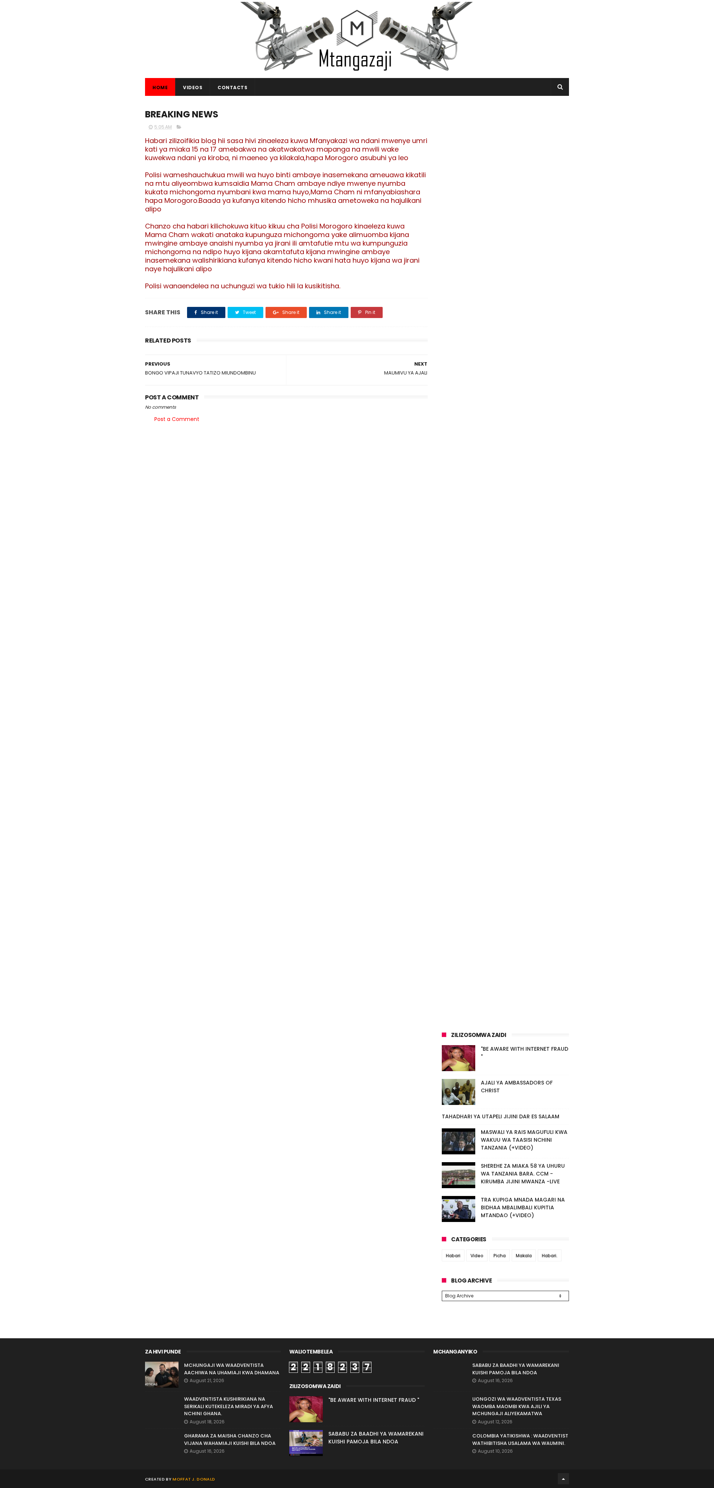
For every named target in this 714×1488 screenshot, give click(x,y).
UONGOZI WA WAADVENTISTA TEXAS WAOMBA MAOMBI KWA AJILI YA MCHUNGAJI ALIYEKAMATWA (516, 1406)
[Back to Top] (563, 1478)
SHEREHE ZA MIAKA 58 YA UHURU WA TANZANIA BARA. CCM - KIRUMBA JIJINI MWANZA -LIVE (523, 1173)
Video (476, 1255)
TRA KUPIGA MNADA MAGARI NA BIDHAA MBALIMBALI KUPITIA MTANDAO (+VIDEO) (523, 1207)
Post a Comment (176, 419)
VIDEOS (192, 87)
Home (160, 87)
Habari (453, 1255)
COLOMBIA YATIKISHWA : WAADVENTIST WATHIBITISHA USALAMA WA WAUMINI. (520, 1439)
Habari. (549, 1255)
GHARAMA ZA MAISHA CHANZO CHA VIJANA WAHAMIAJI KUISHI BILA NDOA (230, 1439)
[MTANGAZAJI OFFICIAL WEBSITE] (357, 74)
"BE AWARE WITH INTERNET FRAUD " (373, 1400)
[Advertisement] (505, 159)
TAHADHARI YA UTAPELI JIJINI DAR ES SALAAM (500, 1116)
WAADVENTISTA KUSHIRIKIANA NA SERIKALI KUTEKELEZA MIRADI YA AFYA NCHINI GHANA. (228, 1406)
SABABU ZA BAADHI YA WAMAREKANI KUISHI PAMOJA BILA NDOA (376, 1437)
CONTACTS (232, 87)
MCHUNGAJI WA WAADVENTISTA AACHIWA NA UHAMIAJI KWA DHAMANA (231, 1369)
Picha (499, 1255)
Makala (524, 1255)
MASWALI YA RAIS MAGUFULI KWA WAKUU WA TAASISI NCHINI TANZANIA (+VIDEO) (524, 1139)
